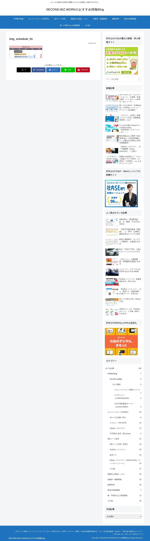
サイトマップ (39, 531)
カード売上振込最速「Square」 (110, 531)
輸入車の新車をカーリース (133, 531)
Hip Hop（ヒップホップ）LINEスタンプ (128, 534)
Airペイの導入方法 (53, 531)
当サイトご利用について (24, 531)
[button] (139, 79)
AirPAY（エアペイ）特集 (70, 531)
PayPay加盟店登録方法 (89, 531)
